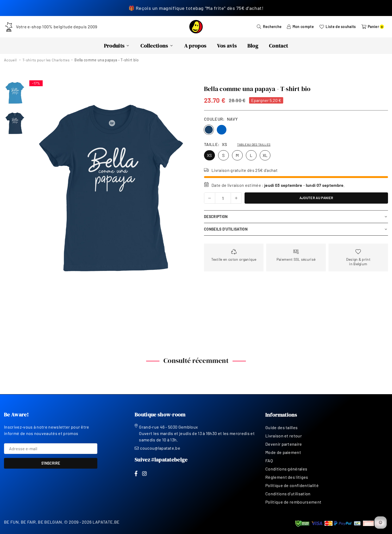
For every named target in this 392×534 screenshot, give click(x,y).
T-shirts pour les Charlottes (46, 60)
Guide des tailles (281, 427)
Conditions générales (286, 468)
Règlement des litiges (286, 477)
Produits (114, 45)
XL (265, 155)
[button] (184, 188)
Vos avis (227, 45)
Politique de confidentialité (292, 485)
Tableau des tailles (253, 144)
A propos (195, 45)
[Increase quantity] (236, 198)
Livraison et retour (283, 435)
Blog (252, 45)
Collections (154, 45)
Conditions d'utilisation (288, 493)
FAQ (269, 460)
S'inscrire (50, 463)
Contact (278, 45)
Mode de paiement (283, 452)
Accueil (10, 60)
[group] (110, 188)
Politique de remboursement (293, 501)
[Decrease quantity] (209, 198)
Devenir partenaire (283, 443)
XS (209, 155)
